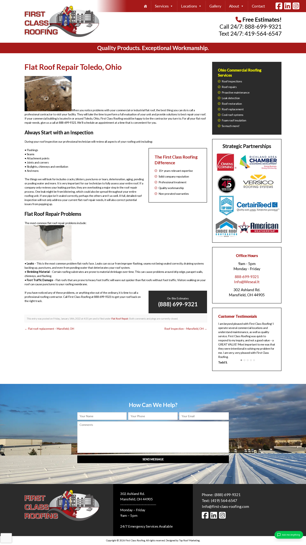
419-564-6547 (263, 33)
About (234, 6)
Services (161, 6)
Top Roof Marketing (189, 540)
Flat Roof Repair (119, 318)
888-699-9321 (263, 26)
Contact (258, 6)
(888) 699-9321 (178, 304)
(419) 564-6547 (224, 500)
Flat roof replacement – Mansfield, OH (49, 328)
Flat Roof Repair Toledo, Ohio (73, 66)
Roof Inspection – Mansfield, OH (185, 328)
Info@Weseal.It (247, 281)
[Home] (145, 6)
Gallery (215, 6)
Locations (189, 6)
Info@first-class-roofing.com (225, 506)
